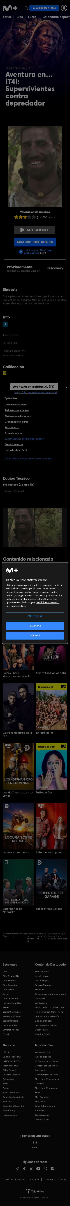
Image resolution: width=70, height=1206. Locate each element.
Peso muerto (12, 427)
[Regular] (25, 217)
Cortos (6, 994)
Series (7, 17)
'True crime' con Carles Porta (49, 1012)
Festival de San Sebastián (47, 1016)
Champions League (12, 1057)
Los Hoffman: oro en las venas (18, 794)
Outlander (40, 998)
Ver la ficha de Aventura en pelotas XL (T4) (28, 458)
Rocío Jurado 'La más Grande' (49, 1007)
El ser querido (42, 971)
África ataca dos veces (18, 416)
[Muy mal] (16, 217)
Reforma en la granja (49, 852)
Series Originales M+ (13, 1012)
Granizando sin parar (16, 421)
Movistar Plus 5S (42, 1034)
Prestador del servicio (14, 1179)
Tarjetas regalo (42, 1115)
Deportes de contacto (13, 1097)
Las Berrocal (41, 1003)
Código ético (41, 1070)
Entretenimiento (11, 1030)
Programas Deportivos (46, 1025)
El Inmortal (40, 989)
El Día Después (10, 1070)
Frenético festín (14, 444)
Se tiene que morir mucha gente (50, 994)
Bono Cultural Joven (45, 1106)
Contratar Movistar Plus (46, 1074)
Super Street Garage (49, 908)
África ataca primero (17, 410)
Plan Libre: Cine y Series (46, 1088)
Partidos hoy (9, 1110)
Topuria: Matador (11, 1092)
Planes (38, 1092)
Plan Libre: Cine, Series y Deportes (47, 1081)
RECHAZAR (35, 625)
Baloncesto (8, 1079)
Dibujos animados (43, 1021)
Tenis (5, 1083)
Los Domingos (41, 980)
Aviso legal (34, 1179)
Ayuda (35, 1147)
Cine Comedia (10, 985)
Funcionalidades (43, 1057)
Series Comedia (10, 1021)
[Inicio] (10, 8)
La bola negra (41, 976)
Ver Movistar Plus (43, 1052)
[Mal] (21, 217)
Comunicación (42, 1119)
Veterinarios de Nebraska (12, 910)
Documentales (10, 1025)
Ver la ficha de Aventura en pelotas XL (36, 392)
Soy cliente (38, 230)
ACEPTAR (35, 635)
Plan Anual (40, 1101)
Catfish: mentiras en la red (17, 734)
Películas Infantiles (12, 1003)
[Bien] (29, 217)
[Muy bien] (34, 217)
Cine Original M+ (11, 976)
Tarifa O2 (39, 1110)
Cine (20, 17)
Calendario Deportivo (13, 1106)
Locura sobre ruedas (16, 852)
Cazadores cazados (16, 404)
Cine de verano (10, 998)
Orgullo (6, 1034)
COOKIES (62, 1179)
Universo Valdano (11, 1074)
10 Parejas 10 (44, 732)
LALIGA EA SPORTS (11, 1061)
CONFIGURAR (35, 616)
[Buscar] (26, 8)
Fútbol (33, 17)
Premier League (10, 1065)
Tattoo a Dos (44, 792)
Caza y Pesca (41, 1030)
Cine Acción (8, 989)
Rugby (6, 1088)
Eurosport (8, 1101)
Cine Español (9, 980)
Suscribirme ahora (44, 8)
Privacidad (49, 1179)
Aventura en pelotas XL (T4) (33, 386)
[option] (21, 527)
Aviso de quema (13, 433)
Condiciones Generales (46, 1065)
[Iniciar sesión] (64, 8)
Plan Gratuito (41, 1097)
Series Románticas (12, 1016)
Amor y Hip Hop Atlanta (51, 673)
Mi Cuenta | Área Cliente (47, 1061)
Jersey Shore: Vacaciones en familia (17, 674)
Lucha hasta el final (16, 450)
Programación (10, 1115)
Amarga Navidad (43, 985)
